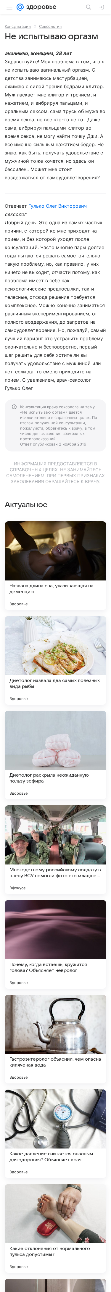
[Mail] (20, 7)
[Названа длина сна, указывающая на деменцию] (55, 565)
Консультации (18, 26)
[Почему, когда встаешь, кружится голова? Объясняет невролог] (55, 944)
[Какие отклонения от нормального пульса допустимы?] (55, 1228)
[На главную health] (40, 7)
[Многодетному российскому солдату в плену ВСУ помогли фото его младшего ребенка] (55, 849)
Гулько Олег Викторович (57, 206)
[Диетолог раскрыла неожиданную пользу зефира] (55, 755)
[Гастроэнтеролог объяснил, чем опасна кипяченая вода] (55, 1039)
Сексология (50, 26)
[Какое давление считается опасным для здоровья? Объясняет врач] (55, 1133)
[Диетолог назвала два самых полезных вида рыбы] (55, 660)
